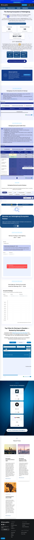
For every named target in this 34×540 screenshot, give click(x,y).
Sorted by (18, 345)
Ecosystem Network (14, 525)
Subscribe (5, 529)
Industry (3, 108)
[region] (17, 209)
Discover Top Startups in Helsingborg (16, 430)
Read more (30, 99)
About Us (12, 523)
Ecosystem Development (25, 523)
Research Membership (25, 526)
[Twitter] (4, 524)
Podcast (12, 535)
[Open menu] (32, 5)
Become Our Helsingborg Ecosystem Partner (16, 61)
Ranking (4, 294)
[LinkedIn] (3, 524)
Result (26, 151)
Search (4, 345)
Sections (3, 538)
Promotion (23, 525)
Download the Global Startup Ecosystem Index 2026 (16, 23)
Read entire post (8, 478)
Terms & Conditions (24, 532)
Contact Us (12, 528)
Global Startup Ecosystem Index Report (20, 332)
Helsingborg (25, 8)
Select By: (4, 241)
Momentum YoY (21, 108)
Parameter (3, 152)
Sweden (18, 8)
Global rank (12, 108)
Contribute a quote (26, 74)
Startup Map (13, 532)
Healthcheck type (2, 101)
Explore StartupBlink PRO (27, 168)
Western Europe (11, 8)
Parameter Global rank (12, 152)
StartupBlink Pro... (14, 98)
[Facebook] (1, 524)
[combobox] (17, 103)
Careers (12, 526)
